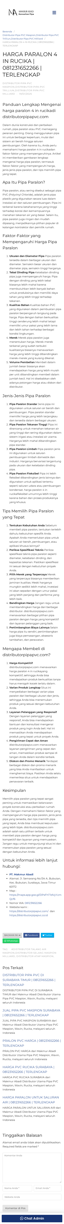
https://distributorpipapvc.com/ (29, 911)
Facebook (32, 935)
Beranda (7, 31)
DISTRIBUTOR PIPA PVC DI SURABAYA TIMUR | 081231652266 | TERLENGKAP (29, 980)
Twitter (48, 935)
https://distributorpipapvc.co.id (28, 915)
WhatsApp (12, 940)
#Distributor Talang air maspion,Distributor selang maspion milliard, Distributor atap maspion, (29, 953)
